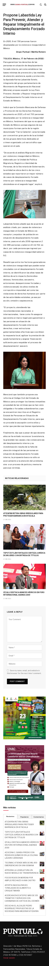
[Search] (45, 5)
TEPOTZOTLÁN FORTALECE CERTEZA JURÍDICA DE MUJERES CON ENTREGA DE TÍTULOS (21, 835)
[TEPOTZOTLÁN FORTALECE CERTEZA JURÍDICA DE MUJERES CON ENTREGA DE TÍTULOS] (24, 537)
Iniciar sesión (9, 958)
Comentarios (38, 817)
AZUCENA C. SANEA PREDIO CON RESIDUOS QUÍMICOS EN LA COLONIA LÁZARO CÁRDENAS (21, 855)
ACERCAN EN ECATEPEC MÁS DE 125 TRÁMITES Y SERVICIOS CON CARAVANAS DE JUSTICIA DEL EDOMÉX (22, 898)
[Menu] (4, 5)
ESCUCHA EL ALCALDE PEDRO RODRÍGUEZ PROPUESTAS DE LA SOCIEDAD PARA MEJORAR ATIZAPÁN (21, 908)
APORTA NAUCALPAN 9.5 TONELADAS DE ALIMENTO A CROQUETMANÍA (18, 888)
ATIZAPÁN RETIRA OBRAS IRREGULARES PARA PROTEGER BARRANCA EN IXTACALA (19, 824)
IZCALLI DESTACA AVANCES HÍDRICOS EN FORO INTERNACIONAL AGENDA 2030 (22, 845)
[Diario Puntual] (23, 4)
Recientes (10, 816)
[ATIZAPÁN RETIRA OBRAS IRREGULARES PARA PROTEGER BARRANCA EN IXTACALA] (24, 497)
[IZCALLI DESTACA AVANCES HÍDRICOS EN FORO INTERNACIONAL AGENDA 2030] (24, 576)
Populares (24, 817)
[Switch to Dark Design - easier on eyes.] (40, 4)
